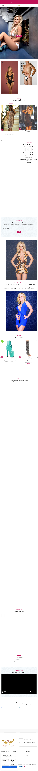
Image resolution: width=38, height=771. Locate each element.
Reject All (13, 764)
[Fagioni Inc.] (28, 728)
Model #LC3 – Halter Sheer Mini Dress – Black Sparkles (27, 131)
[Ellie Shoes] (9, 728)
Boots (6, 360)
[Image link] (8, 740)
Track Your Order (28, 754)
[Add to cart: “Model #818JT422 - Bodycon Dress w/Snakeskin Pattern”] (9, 348)
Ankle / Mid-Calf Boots (10, 360)
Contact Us (15, 751)
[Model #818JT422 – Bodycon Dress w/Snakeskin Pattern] (9, 118)
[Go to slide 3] (19, 57)
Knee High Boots (28, 361)
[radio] (7, 357)
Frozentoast (18, 657)
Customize (5, 764)
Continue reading (18, 660)
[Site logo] (18, 5)
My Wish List (27, 753)
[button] (2, 130)
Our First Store (19, 656)
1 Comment (30, 741)
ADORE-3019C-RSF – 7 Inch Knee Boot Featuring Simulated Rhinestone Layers (27, 360)
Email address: (18, 226)
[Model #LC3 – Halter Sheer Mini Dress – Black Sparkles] (28, 117)
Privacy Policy (3, 751)
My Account (27, 751)
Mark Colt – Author (27, 735)
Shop (26, 756)
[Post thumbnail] (21, 736)
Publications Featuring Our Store (29, 740)
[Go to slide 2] (18, 57)
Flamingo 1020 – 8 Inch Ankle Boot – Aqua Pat (9, 359)
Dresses (31, 132)
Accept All (9, 766)
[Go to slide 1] (17, 57)
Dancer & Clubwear (26, 132)
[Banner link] (9, 77)
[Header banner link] (18, 2)
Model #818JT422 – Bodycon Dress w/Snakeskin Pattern (9, 132)
